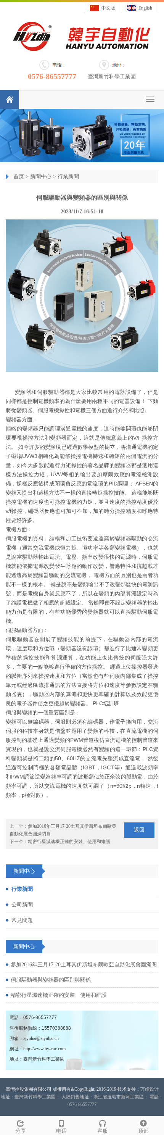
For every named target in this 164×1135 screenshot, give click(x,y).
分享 (20, 1131)
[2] (82, 135)
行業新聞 (68, 176)
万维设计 (149, 1089)
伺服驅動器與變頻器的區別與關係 (51, 980)
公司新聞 (22, 905)
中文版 (108, 8)
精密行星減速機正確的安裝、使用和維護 (69, 841)
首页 (18, 176)
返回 (139, 830)
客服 (102, 1131)
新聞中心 (40, 176)
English (145, 8)
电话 (61, 1131)
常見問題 (22, 920)
